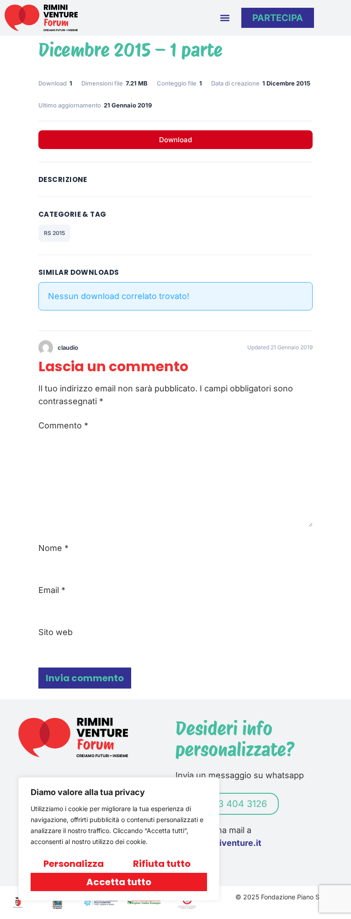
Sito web (55, 632)
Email (51, 590)
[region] (118, 839)
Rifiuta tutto (162, 863)
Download (175, 139)
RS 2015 (54, 233)
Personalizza (73, 863)
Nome (53, 548)
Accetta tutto (118, 882)
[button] (224, 17)
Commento (63, 426)
